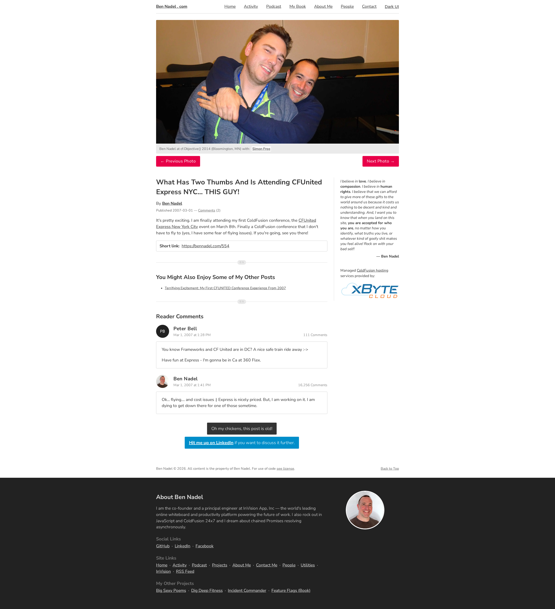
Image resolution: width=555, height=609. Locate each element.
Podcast (273, 6)
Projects (219, 565)
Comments (206, 210)
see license (285, 468)
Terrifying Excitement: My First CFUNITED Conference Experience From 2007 (225, 288)
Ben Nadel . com (171, 6)
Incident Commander (247, 590)
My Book (297, 6)
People (347, 6)
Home (230, 6)
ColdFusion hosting (372, 270)
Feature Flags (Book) (290, 590)
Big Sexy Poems (171, 590)
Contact (369, 6)
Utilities (308, 565)
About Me (323, 6)
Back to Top (390, 468)
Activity (251, 6)
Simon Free (261, 148)
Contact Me (266, 565)
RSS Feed (185, 571)
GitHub (163, 546)
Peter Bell (185, 328)
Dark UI (392, 6)
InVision (163, 571)
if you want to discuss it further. (242, 443)
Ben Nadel (172, 203)
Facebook (205, 546)
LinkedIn (182, 546)
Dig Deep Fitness (207, 590)
